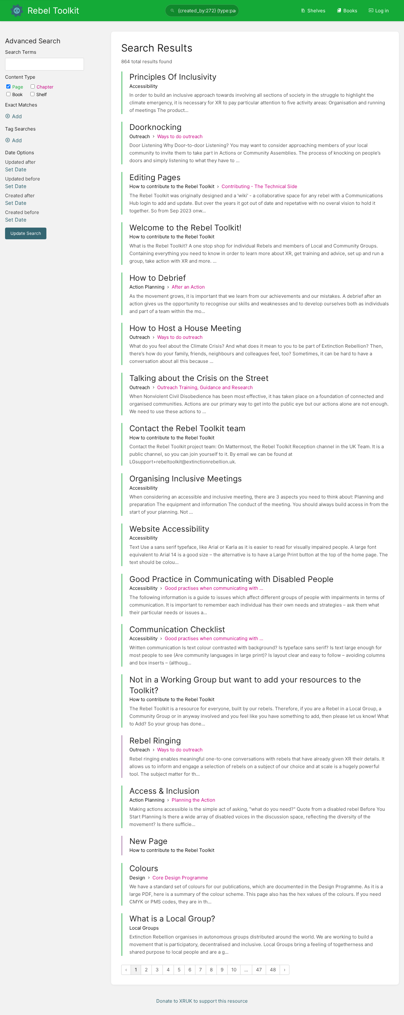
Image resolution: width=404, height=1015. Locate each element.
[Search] (172, 11)
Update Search (25, 233)
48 (273, 970)
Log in (382, 11)
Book (18, 94)
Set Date (16, 169)
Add (17, 116)
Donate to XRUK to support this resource (202, 1001)
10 (233, 970)
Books (350, 11)
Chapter (45, 86)
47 (259, 970)
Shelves (316, 11)
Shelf (41, 94)
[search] (202, 10)
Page (18, 86)
